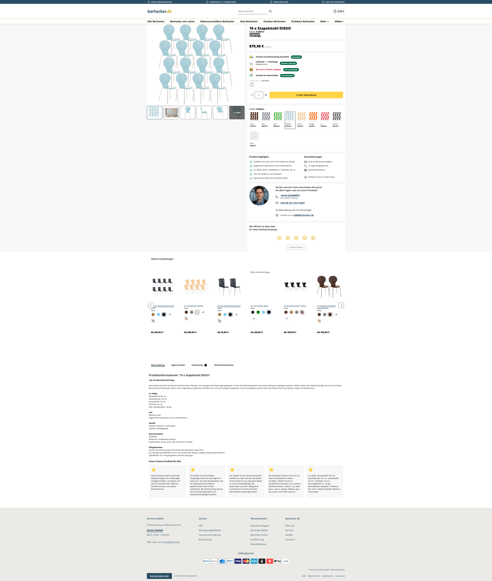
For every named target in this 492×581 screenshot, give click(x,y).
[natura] (197, 312)
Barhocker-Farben (259, 535)
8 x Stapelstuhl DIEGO (193, 306)
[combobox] (252, 11)
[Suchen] (270, 11)
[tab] (158, 365)
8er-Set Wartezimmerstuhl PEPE (162, 307)
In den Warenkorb (306, 95)
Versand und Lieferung (210, 535)
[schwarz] (164, 314)
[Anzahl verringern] (252, 95)
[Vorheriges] (150, 305)
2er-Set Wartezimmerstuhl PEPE (228, 307)
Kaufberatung (257, 539)
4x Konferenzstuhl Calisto (295, 306)
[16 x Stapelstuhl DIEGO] (195, 64)
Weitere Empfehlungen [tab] (162, 259)
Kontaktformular (171, 542)
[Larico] (255, 35)
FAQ (201, 525)
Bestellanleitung (258, 544)
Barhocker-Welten (259, 530)
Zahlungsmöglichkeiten (210, 530)
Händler (289, 535)
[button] (252, 85)
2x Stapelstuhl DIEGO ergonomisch (326, 307)
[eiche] (153, 314)
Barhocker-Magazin (260, 525)
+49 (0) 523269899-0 (290, 195)
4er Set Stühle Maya (259, 306)
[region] (246, 305)
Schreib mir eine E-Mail (292, 202)
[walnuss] (330, 314)
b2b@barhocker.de (304, 215)
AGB (303, 576)
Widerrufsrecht (314, 576)
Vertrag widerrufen (159, 576)
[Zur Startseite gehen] (159, 11)
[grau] (191, 312)
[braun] (186, 312)
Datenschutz (328, 576)
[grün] (258, 312)
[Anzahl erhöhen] (266, 95)
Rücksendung (205, 539)
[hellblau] (158, 314)
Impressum (340, 576)
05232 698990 (155, 530)
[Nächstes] (341, 305)
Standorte (290, 539)
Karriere (289, 530)
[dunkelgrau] (253, 312)
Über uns (289, 525)
